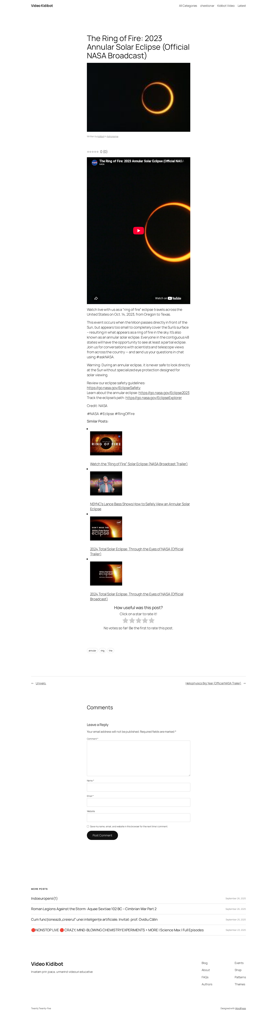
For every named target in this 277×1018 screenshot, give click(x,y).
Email (90, 795)
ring (103, 650)
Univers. (41, 683)
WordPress (240, 1008)
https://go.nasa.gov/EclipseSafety (114, 387)
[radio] (125, 621)
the (110, 650)
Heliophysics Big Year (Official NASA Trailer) (213, 683)
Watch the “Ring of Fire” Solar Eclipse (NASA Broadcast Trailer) (139, 463)
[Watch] (106, 454)
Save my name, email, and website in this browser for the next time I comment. (129, 826)
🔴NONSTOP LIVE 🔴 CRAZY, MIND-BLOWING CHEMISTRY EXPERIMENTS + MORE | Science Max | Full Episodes (117, 930)
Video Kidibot (42, 5)
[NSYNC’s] (106, 494)
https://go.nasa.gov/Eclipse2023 (163, 392)
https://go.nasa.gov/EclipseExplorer (154, 397)
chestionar (207, 6)
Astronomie (112, 136)
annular (92, 650)
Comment (92, 738)
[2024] (106, 539)
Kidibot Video (226, 6)
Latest (242, 6)
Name (90, 780)
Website (91, 811)
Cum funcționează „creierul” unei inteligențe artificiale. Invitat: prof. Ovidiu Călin (94, 919)
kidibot (100, 136)
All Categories (188, 6)
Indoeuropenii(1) (44, 899)
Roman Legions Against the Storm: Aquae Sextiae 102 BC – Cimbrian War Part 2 (94, 909)
